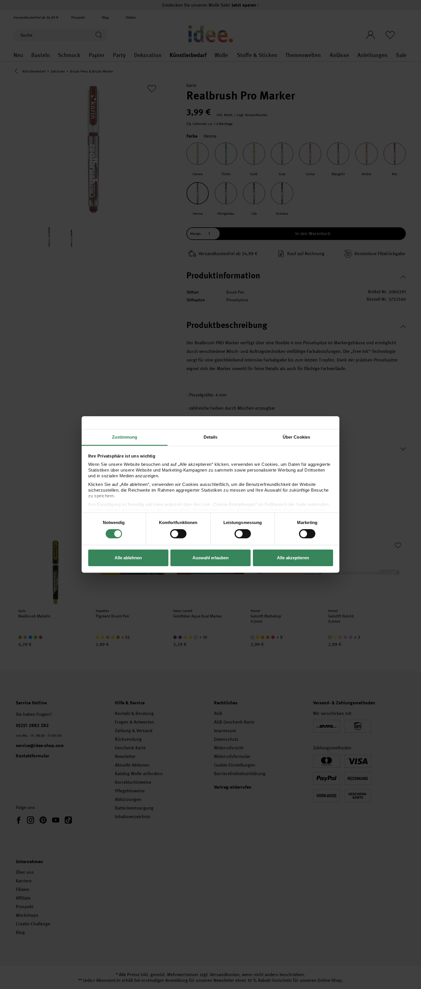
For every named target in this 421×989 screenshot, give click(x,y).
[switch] (178, 533)
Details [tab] (211, 437)
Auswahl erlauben (210, 557)
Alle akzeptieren (293, 557)
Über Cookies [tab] (296, 437)
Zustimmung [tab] (124, 437)
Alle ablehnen (128, 557)
